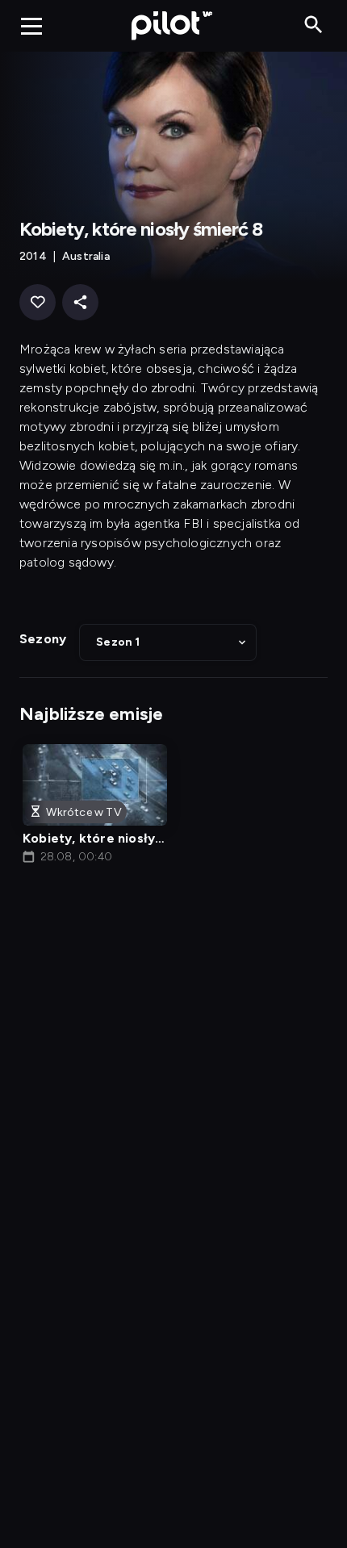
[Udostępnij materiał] (80, 302)
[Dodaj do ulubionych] (37, 302)
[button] (168, 642)
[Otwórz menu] (31, 26)
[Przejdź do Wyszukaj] (313, 25)
